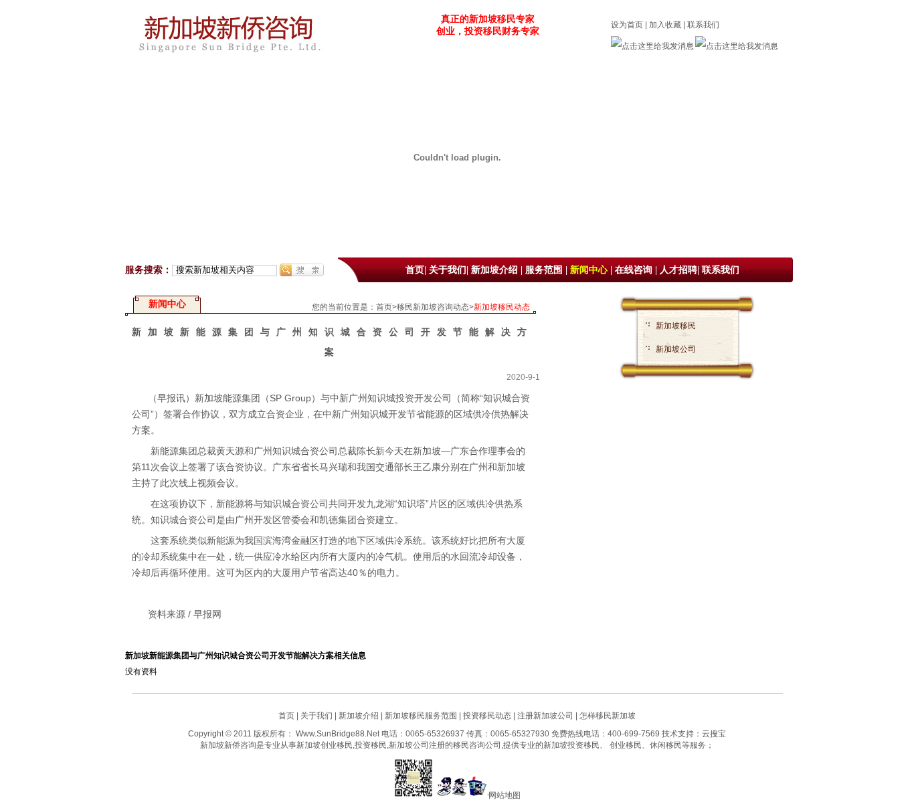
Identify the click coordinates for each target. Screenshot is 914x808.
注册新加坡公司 (544, 715)
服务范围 (544, 270)
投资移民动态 (487, 715)
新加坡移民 (676, 325)
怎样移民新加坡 (607, 715)
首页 (414, 270)
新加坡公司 (676, 349)
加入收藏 (665, 24)
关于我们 (447, 270)
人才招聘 (678, 270)
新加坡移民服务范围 (421, 715)
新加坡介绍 (494, 270)
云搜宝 (714, 733)
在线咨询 (633, 270)
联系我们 (703, 24)
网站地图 (504, 795)
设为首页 (627, 24)
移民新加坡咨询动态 (433, 307)
